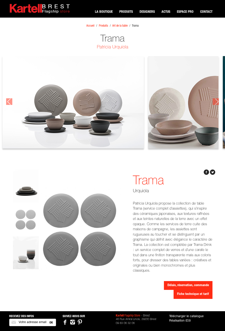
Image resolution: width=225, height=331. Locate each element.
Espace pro (185, 12)
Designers (147, 12)
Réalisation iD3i (180, 320)
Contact (206, 12)
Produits (126, 12)
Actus (165, 12)
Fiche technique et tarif (193, 294)
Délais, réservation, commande (188, 285)
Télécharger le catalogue (186, 316)
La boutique (104, 12)
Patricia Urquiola (112, 47)
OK (51, 322)
